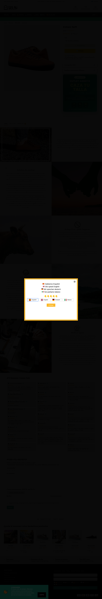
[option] (44, 300)
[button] (74, 281)
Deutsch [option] (57, 299)
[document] (51, 299)
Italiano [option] (69, 299)
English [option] (46, 299)
